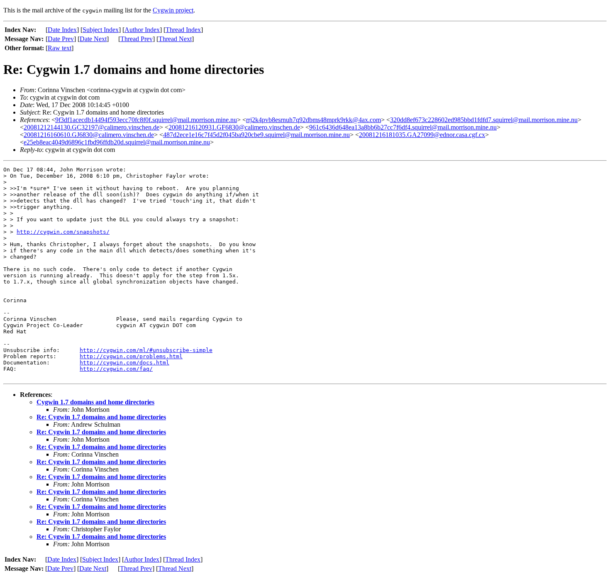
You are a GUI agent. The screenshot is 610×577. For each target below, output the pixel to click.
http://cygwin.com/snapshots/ (63, 232)
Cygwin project (173, 10)
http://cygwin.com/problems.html (131, 356)
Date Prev (61, 38)
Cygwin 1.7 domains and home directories (95, 402)
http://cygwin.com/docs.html (124, 362)
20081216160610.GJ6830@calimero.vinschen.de (89, 134)
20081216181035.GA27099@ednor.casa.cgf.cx (422, 134)
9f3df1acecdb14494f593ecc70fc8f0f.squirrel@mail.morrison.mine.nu (146, 119)
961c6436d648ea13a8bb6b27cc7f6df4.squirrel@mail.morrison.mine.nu (403, 127)
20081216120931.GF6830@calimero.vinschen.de (234, 127)
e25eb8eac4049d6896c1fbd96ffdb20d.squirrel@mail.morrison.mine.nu (117, 142)
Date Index (62, 29)
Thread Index (183, 29)
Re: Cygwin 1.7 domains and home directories (101, 417)
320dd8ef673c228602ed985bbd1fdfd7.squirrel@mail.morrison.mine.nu (484, 119)
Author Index (142, 29)
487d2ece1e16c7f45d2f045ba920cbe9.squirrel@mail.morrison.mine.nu (256, 134)
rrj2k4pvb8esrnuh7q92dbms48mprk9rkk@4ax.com (313, 119)
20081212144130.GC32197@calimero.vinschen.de (91, 127)
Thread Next (175, 38)
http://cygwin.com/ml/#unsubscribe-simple (146, 350)
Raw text (59, 47)
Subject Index (101, 29)
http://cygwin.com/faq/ (116, 369)
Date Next (93, 38)
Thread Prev (136, 38)
